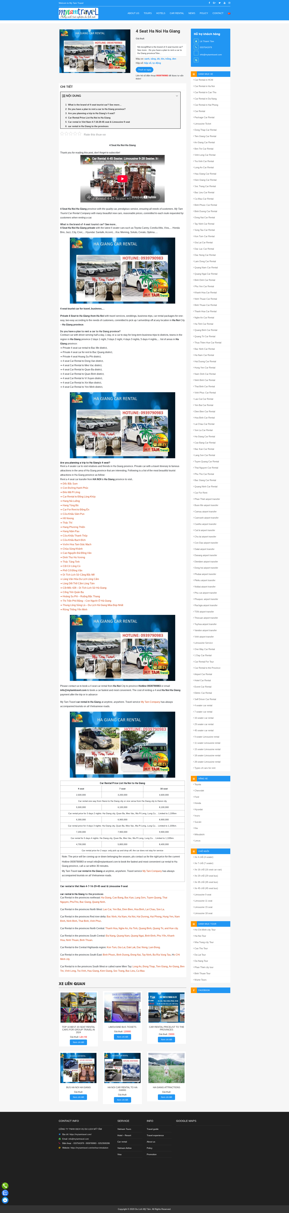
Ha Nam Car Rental (204, 355)
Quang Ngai (137, 935)
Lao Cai (107, 909)
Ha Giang (106, 897)
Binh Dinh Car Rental (204, 280)
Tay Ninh (146, 954)
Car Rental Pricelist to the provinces (166, 1028)
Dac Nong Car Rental (205, 255)
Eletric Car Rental (203, 693)
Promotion (152, 1154)
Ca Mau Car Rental (203, 198)
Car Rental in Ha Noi (204, 86)
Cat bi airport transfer (204, 530)
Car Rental (177, 13)
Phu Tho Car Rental (204, 474)
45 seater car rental (203, 730)
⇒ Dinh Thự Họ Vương (72, 557)
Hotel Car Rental (202, 680)
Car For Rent (200, 492)
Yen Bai (117, 909)
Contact (218, 13)
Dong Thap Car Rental (205, 130)
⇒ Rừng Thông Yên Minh (73, 609)
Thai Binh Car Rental (204, 386)
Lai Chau (150, 909)
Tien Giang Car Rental (205, 136)
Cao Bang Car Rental (204, 442)
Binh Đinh (150, 935)
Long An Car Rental (204, 167)
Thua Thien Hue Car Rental (207, 342)
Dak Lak (131, 947)
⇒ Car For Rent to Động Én (74, 509)
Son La (160, 909)
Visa (119, 1154)
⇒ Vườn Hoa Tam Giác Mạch (75, 544)
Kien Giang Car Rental (205, 180)
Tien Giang (162, 966)
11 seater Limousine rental (207, 743)
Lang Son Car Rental (204, 455)
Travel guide (152, 1129)
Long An (137, 966)
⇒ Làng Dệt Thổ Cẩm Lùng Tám (77, 583)
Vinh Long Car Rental (204, 155)
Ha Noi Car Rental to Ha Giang (122, 1088)
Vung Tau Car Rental (204, 230)
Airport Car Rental (203, 674)
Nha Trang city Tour (204, 942)
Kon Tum (112, 947)
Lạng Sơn (140, 897)
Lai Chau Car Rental (204, 424)
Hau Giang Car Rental (205, 173)
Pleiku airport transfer (204, 580)
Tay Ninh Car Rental (204, 223)
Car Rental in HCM (203, 80)
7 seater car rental (203, 711)
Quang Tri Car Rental (204, 336)
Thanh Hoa (111, 928)
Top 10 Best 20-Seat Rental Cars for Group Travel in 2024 (78, 1030)
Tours (148, 13)
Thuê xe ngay (144, 69)
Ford (196, 797)
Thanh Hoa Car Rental (205, 311)
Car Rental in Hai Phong (206, 105)
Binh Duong (123, 954)
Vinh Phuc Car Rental (205, 392)
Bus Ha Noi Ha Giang (78, 1087)
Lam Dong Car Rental (205, 261)
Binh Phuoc (109, 954)
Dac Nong (142, 947)
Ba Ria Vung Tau (162, 954)
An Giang (174, 966)
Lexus (197, 840)
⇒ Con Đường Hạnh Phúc (74, 488)
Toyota (197, 784)
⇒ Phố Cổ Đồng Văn (71, 570)
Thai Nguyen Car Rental (206, 467)
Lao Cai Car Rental (203, 399)
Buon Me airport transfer (206, 505)
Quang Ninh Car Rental (205, 486)
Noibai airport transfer (205, 586)
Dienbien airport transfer (206, 561)
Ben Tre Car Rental (203, 148)
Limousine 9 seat (202, 894)
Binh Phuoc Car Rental (205, 205)
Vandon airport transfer (205, 630)
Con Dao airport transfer (206, 542)
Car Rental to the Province (207, 668)
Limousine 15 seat (203, 907)
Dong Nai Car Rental (204, 217)
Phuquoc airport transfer (206, 599)
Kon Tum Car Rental (204, 236)
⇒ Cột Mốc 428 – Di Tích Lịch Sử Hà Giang (83, 588)
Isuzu (197, 815)
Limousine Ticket (202, 123)
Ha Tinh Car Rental (203, 324)
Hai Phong (156, 916)
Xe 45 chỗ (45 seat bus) (206, 888)
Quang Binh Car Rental (205, 330)
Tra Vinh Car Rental (204, 161)
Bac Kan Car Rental (204, 449)
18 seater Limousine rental (207, 755)
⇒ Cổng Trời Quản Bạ (72, 592)
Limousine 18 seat (203, 913)
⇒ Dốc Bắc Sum (69, 483)
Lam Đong (154, 947)
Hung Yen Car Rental (204, 367)
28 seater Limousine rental (207, 761)
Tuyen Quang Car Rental (206, 461)
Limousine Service (203, 643)
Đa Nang (110, 935)
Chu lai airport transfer (205, 536)
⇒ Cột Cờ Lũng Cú (70, 566)
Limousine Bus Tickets (122, 1027)
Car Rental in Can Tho (205, 92)
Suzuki (197, 822)
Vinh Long (70, 971)
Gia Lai (121, 947)
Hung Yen (168, 916)
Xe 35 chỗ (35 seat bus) (206, 882)
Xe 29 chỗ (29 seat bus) (206, 875)
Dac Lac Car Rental (204, 249)
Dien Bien (127, 909)
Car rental (122, 1141)
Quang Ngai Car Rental (205, 274)
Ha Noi (131, 916)
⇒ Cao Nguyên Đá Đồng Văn (76, 553)
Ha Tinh (133, 928)
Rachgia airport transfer (206, 605)
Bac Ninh (112, 916)
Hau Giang (93, 971)
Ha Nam (122, 916)
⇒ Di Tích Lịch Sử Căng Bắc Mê (77, 574)
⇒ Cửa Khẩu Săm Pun (72, 514)
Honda (197, 803)
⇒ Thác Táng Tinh (70, 561)
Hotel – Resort (124, 1135)
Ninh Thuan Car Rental (205, 299)
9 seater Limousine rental (206, 736)
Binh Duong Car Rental (205, 211)
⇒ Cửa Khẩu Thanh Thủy (73, 535)
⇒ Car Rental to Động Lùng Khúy (78, 496)
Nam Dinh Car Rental (205, 374)
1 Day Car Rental (202, 655)
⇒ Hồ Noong (67, 518)
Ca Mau (140, 971)
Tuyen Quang (154, 897)
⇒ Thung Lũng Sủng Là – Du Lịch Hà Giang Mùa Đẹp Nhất (91, 605)
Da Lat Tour (200, 954)
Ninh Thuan (72, 940)
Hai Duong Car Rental (205, 361)
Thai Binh (83, 921)
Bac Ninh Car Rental (204, 349)
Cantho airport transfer (205, 524)
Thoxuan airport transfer (206, 618)
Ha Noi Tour (200, 936)
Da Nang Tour (201, 961)
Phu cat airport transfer (205, 593)
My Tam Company (150, 702)
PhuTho (74, 902)
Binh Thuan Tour (202, 973)
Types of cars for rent (204, 768)
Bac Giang (85, 902)
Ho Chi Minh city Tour (205, 929)
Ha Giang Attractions (166, 1087)
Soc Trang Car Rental (205, 186)
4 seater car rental (203, 705)
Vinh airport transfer (204, 636)
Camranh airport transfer (206, 517)
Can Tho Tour (201, 948)
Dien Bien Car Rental (204, 411)
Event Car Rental (202, 686)
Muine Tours (200, 979)
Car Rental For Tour (204, 661)
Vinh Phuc (95, 921)
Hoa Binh (139, 909)
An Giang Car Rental (204, 142)
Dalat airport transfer (204, 549)
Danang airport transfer (205, 555)
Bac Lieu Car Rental (204, 192)
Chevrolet (199, 790)
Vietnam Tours (124, 1129)
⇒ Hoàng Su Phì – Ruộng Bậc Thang (80, 596)
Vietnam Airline (124, 1148)
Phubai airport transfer (205, 574)
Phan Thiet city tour (203, 967)
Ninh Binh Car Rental (204, 380)
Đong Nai (136, 954)
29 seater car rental (203, 724)
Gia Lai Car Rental (203, 242)
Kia (196, 828)
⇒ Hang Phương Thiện (72, 527)
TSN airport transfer (204, 611)
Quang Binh (145, 928)
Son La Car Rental (203, 430)
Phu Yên (161, 935)
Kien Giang (106, 971)
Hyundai (198, 809)
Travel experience (155, 1135)
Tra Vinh (81, 971)
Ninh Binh (72, 921)
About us (133, 13)
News (191, 13)
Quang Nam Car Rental (206, 267)
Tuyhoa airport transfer (205, 624)
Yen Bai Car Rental (203, 405)
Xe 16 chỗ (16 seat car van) (208, 869)
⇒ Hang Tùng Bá (69, 505)
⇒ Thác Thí (66, 522)
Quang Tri (158, 928)
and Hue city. (171, 928)
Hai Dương (143, 916)
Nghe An (123, 928)
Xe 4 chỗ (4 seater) (203, 857)
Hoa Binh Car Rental (204, 417)
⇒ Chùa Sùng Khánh (71, 548)
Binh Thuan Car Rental (205, 305)
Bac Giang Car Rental (205, 480)
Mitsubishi (199, 834)
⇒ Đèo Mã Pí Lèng (70, 492)
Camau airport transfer (205, 511)
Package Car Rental (204, 117)
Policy (204, 13)
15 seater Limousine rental (207, 749)
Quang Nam (123, 935)
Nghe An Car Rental (204, 317)
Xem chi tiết (78, 1042)
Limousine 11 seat (203, 900)
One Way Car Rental (204, 649)
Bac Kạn (129, 897)
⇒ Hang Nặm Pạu (69, 531)
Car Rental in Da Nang (205, 98)
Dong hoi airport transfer (206, 567)
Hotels (160, 13)
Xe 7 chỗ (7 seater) (203, 863)
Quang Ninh (98, 902)
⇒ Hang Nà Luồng (70, 501)
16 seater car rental (203, 718)
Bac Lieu (130, 971)
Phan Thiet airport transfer (207, 499)
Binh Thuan (86, 940)
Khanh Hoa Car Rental (205, 292)
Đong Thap (149, 966)
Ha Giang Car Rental (204, 436)
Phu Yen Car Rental (204, 286)
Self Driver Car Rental (205, 699)
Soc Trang (118, 971)
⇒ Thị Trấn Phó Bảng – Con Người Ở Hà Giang (85, 600)
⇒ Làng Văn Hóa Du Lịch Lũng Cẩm (79, 579)
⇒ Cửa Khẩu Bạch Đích (73, 540)
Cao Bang (117, 897)
